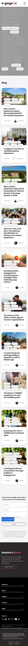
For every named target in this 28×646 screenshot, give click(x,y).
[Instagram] (9, 620)
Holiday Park (17, 58)
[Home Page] (9, 3)
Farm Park (16, 50)
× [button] (25, 631)
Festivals (5, 54)
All (3, 10)
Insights (4, 596)
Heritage (5, 32)
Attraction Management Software (13, 13)
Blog (4, 82)
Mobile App (14, 32)
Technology (20, 10)
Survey (12, 69)
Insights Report (7, 61)
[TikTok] (19, 620)
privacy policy (20, 536)
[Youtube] (16, 620)
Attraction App (7, 21)
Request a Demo (8, 567)
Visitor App (16, 24)
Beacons (18, 39)
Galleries (14, 54)
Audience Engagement (9, 17)
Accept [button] (10, 643)
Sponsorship (16, 65)
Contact (4, 602)
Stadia (5, 69)
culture (5, 72)
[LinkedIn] (6, 620)
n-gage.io (11, 10)
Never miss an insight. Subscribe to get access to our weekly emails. (14, 498)
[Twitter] (3, 620)
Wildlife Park (13, 47)
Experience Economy (19, 43)
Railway (17, 61)
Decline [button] (17, 643)
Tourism (20, 69)
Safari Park (6, 65)
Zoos (16, 21)
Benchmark (6, 50)
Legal (3, 608)
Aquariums (6, 35)
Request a (11, 552)
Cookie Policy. (5, 639)
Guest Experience (8, 39)
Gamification (7, 58)
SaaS (4, 47)
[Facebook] (13, 620)
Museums (15, 35)
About (4, 590)
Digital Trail (6, 43)
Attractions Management (10, 28)
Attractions (6, 24)
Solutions (5, 584)
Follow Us (4, 616)
